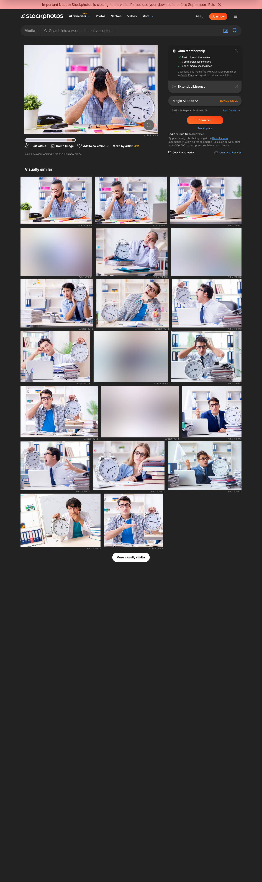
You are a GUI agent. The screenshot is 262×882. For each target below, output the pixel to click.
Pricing (200, 16)
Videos (132, 16)
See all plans (205, 128)
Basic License (220, 138)
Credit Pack (187, 75)
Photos (100, 16)
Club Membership (222, 71)
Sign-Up (184, 133)
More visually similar (131, 557)
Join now (218, 16)
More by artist (126, 146)
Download (205, 120)
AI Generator (77, 16)
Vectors (116, 16)
